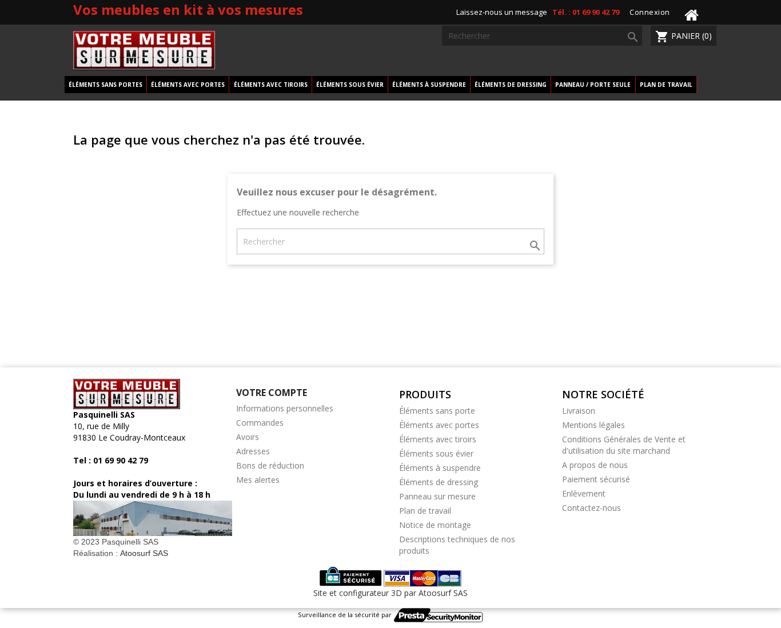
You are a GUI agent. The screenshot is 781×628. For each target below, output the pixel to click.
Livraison (578, 410)
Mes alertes (258, 479)
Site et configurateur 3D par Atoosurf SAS (390, 592)
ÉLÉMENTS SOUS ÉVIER (350, 85)
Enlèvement (583, 493)
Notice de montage (435, 524)
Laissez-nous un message (501, 12)
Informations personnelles (284, 408)
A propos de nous (595, 464)
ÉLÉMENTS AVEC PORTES (188, 85)
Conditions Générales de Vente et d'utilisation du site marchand (624, 445)
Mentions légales (593, 424)
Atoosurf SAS (143, 553)
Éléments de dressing (438, 482)
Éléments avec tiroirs (437, 439)
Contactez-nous (591, 507)
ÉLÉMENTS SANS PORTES (105, 85)
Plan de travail (425, 510)
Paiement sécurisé (596, 479)
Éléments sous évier (436, 453)
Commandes (260, 422)
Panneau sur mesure (437, 496)
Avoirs (247, 436)
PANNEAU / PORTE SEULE (593, 85)
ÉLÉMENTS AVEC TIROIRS (271, 85)
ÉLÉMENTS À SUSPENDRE (429, 85)
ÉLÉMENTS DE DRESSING (511, 85)
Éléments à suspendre (440, 467)
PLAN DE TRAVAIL (666, 85)
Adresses (253, 451)
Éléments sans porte (437, 410)
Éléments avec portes (439, 424)
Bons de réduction (270, 465)
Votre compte (271, 392)
